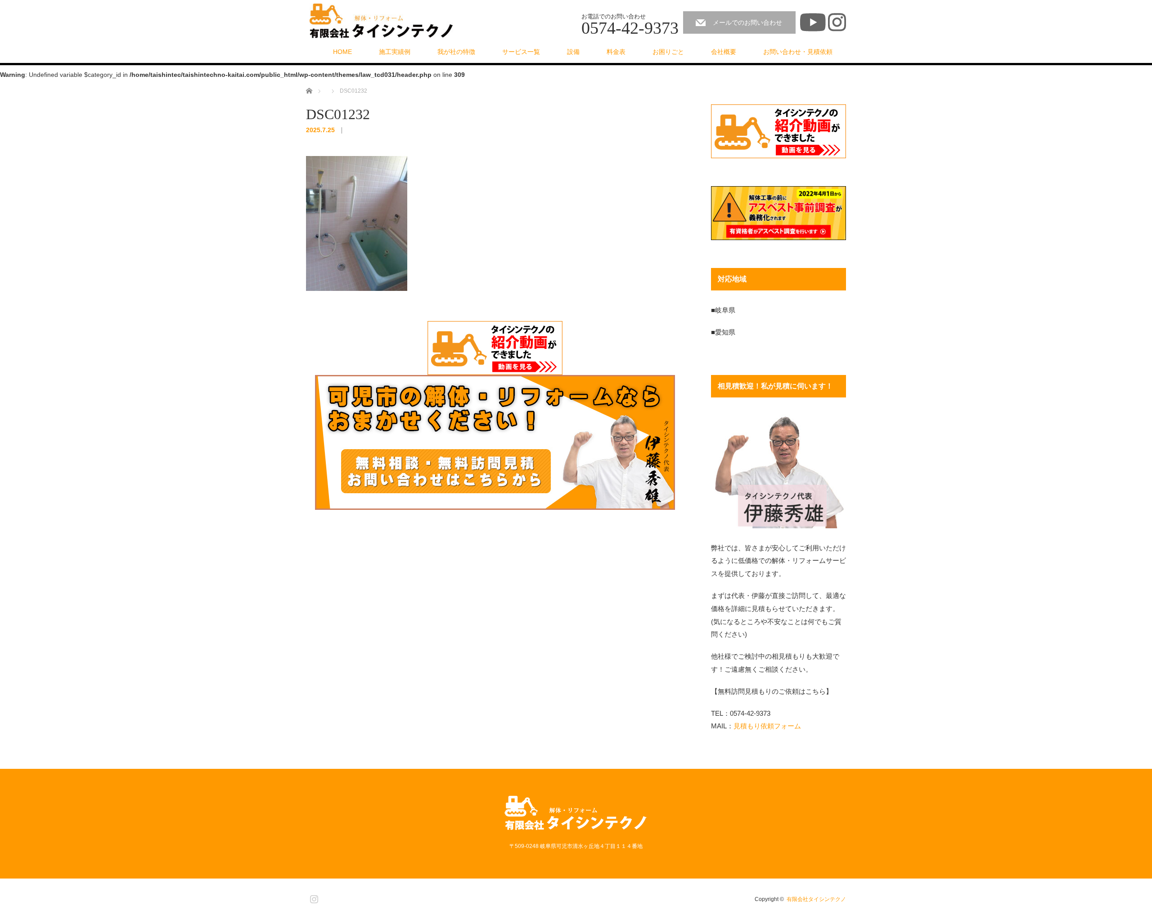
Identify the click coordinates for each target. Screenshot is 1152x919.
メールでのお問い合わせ (747, 22)
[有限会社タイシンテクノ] (381, 21)
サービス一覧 (521, 51)
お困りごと (668, 51)
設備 (573, 51)
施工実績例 (394, 51)
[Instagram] (313, 897)
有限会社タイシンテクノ (816, 899)
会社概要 (723, 51)
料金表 (616, 51)
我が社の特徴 (456, 51)
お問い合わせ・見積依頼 (797, 51)
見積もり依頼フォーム (767, 726)
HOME (342, 51)
